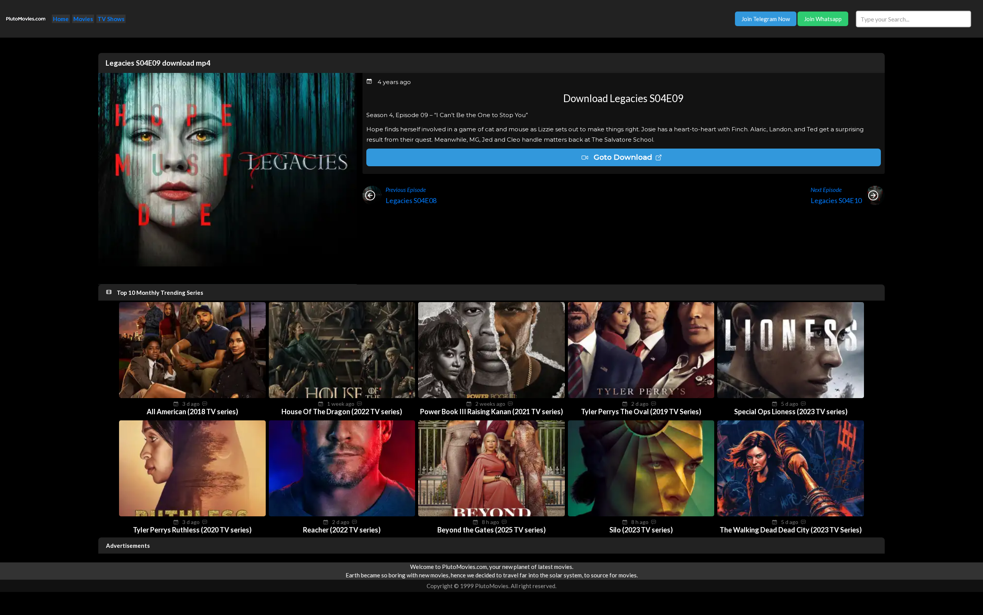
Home (61, 18)
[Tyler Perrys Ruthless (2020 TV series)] (192, 514)
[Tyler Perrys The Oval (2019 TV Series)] (641, 395)
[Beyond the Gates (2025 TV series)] (491, 514)
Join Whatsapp (823, 18)
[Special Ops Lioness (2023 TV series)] (790, 395)
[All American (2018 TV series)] (192, 395)
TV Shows (111, 18)
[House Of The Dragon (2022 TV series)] (342, 395)
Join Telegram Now (765, 18)
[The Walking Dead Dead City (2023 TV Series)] (790, 514)
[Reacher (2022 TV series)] (342, 514)
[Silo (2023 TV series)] (641, 514)
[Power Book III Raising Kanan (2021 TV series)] (491, 395)
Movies (83, 18)
